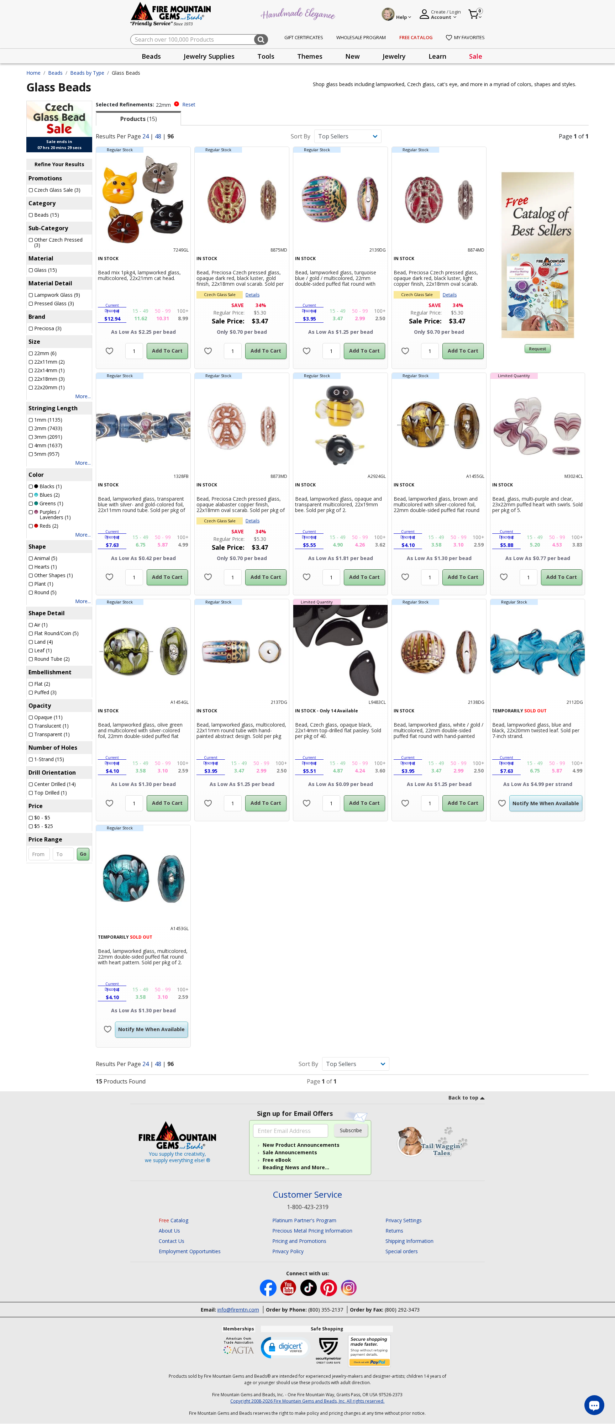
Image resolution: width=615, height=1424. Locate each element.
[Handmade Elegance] (298, 13)
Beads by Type (87, 72)
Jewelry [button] (394, 56)
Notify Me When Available (545, 803)
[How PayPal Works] (369, 1351)
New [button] (352, 56)
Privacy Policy (288, 1251)
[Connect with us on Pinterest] (329, 1287)
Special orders (401, 1251)
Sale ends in (59, 141)
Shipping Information (409, 1241)
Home (33, 72)
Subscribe (351, 1130)
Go (83, 853)
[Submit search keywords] (261, 39)
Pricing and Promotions (299, 1241)
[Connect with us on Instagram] (349, 1287)
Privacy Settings (403, 1220)
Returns (394, 1230)
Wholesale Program (361, 37)
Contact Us (171, 1241)
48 (158, 136)
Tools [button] (265, 56)
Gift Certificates (303, 37)
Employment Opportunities (190, 1251)
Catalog (173, 1220)
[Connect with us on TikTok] (309, 1287)
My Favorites (469, 37)
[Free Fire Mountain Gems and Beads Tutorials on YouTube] (289, 1287)
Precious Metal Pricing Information (312, 1230)
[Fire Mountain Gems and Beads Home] (170, 13)
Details (252, 295)
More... (83, 396)
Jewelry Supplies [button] (209, 56)
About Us (169, 1230)
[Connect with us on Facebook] (269, 1287)
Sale (475, 56)
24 (145, 136)
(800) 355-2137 (325, 1309)
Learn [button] (437, 56)
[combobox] (199, 39)
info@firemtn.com (238, 1309)
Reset (188, 104)
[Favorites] (109, 351)
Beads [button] (151, 56)
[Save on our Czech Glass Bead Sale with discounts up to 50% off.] (59, 118)
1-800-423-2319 (307, 1207)
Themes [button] (309, 56)
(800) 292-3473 (402, 1309)
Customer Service (307, 1195)
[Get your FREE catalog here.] (537, 255)
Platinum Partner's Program (304, 1220)
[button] (286, 1347)
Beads (55, 72)
